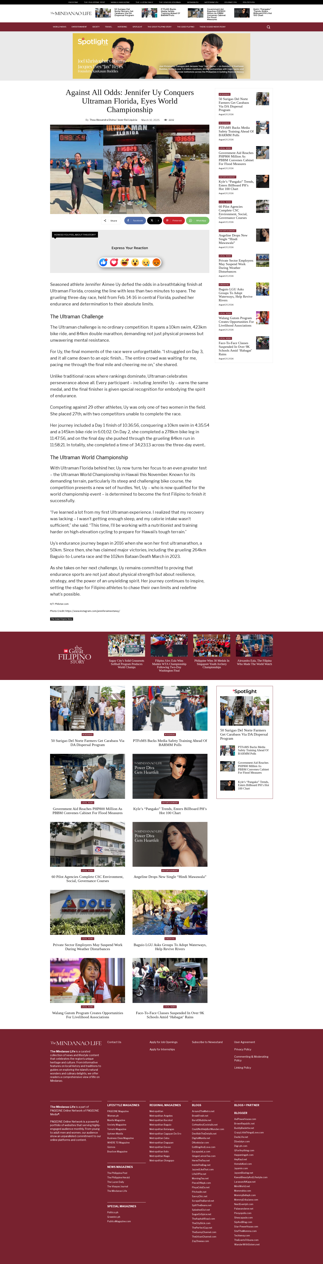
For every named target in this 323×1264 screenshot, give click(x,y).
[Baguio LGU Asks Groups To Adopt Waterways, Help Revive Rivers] (262, 289)
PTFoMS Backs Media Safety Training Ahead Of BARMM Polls (170, 12)
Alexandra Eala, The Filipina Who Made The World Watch (254, 662)
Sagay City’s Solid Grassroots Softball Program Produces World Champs (126, 664)
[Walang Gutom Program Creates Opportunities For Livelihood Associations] (262, 317)
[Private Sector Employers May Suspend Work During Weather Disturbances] (262, 260)
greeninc (224, 284)
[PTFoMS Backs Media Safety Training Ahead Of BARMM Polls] (149, 13)
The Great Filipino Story (61, 619)
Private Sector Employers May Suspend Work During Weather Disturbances (236, 266)
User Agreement (244, 1042)
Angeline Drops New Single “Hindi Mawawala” (233, 239)
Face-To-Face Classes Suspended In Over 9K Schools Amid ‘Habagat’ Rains (235, 348)
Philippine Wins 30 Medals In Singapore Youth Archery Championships (211, 664)
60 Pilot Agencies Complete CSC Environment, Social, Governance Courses (233, 212)
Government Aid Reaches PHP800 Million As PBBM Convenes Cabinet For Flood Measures (216, 14)
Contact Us (114, 1042)
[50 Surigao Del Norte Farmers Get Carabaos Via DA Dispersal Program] (103, 13)
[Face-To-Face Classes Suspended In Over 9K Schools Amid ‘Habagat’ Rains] (262, 342)
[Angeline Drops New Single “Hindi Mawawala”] (262, 235)
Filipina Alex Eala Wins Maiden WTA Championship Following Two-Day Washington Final (169, 665)
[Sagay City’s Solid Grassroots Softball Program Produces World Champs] (126, 645)
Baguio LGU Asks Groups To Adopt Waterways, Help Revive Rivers (236, 294)
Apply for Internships (162, 1049)
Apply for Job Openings (164, 1042)
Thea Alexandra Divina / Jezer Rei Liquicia (113, 119)
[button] (268, 26)
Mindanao (224, 94)
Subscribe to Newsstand (207, 1042)
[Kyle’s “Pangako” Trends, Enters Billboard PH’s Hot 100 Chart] (242, 13)
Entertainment (227, 177)
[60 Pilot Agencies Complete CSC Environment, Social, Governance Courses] (262, 206)
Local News (225, 148)
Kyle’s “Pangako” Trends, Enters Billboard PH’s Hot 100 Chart (262, 12)
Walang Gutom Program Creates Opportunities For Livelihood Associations (236, 321)
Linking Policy (242, 1067)
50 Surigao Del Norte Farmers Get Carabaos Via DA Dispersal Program (124, 12)
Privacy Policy (242, 1049)
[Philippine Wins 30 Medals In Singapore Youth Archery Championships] (211, 645)
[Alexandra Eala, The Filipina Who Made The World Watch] (254, 645)
